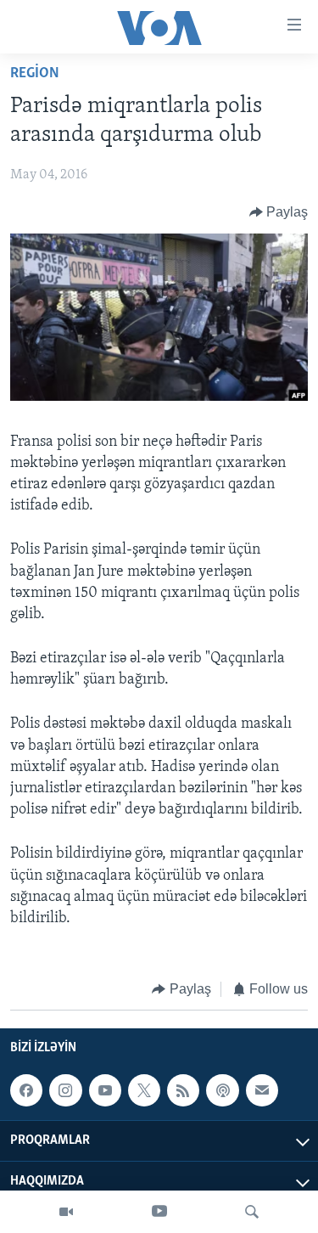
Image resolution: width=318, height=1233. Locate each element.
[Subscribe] (262, 1090)
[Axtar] (251, 1212)
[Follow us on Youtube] (105, 1090)
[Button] (279, 212)
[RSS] (183, 1090)
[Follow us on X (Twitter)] (144, 1090)
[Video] (66, 1212)
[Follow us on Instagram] (65, 1090)
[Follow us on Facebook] (26, 1090)
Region (34, 74)
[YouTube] (159, 1212)
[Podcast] (222, 1090)
